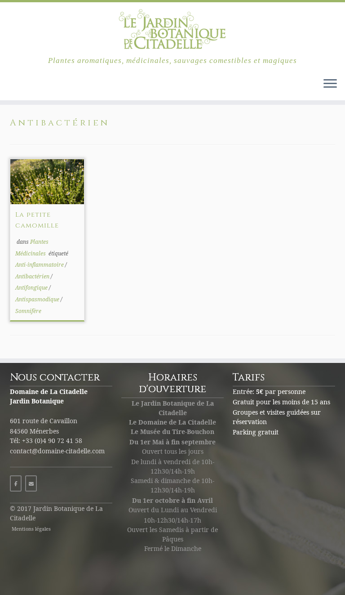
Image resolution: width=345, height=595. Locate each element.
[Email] (31, 483)
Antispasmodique (38, 299)
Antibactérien (33, 276)
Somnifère (28, 311)
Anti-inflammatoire (40, 264)
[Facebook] (16, 483)
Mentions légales (31, 528)
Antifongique (32, 287)
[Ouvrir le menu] (330, 84)
